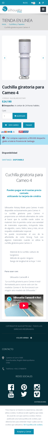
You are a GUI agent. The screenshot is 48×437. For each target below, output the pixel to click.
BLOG (25, 2)
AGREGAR (20, 116)
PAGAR (29, 125)
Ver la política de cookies (32, 425)
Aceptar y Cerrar (24, 431)
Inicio (4, 24)
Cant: (4, 110)
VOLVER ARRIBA (22, 338)
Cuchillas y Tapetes (17, 24)
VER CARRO (13, 125)
